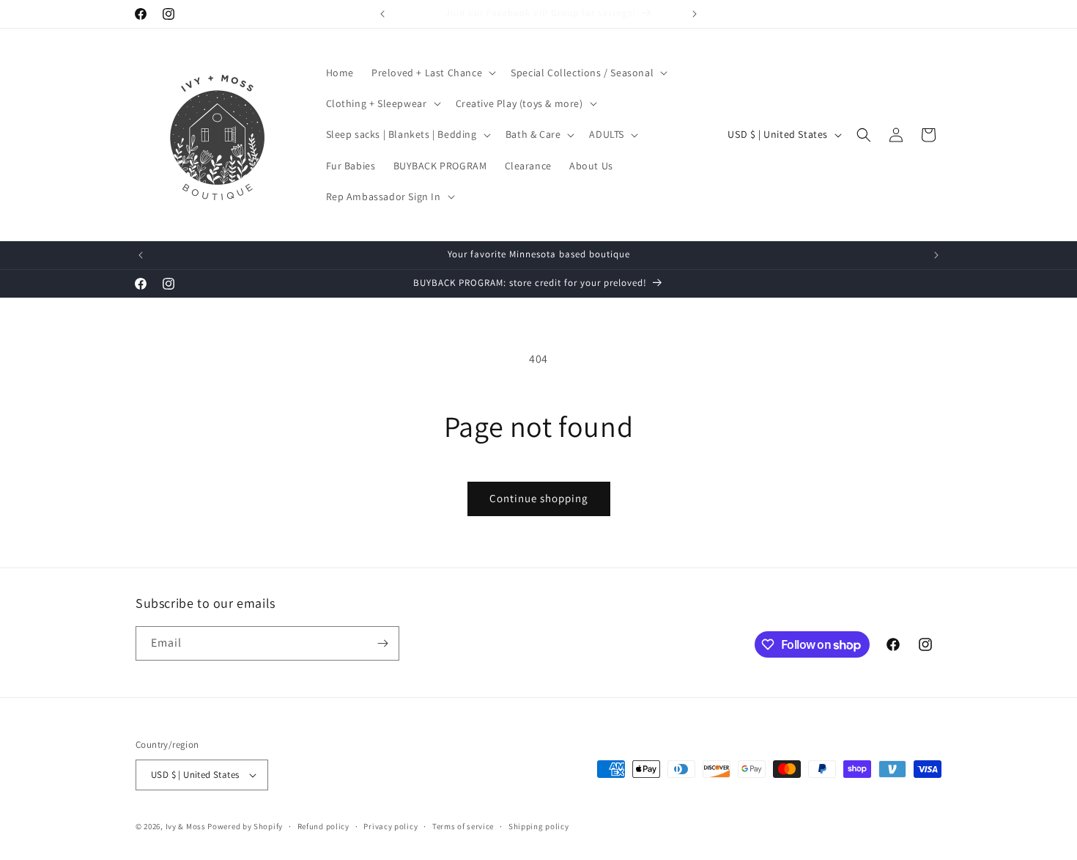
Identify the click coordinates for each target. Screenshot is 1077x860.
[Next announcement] (694, 14)
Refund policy (323, 826)
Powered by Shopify (245, 826)
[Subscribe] (382, 643)
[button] (432, 72)
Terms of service (463, 826)
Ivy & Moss (186, 826)
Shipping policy (538, 826)
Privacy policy (390, 826)
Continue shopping (538, 498)
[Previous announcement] (382, 14)
